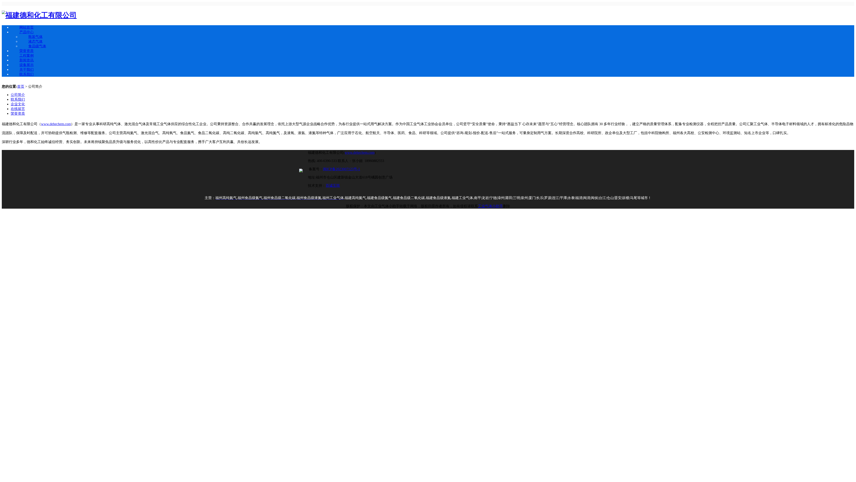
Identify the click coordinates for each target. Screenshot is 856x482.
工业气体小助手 (490, 206)
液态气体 (35, 41)
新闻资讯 (26, 60)
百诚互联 (333, 185)
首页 (20, 86)
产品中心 (26, 32)
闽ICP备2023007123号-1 (341, 169)
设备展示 (26, 65)
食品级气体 (37, 46)
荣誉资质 (26, 51)
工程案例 (26, 55)
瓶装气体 (35, 37)
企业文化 (18, 104)
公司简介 (18, 95)
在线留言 (18, 109)
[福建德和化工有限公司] (39, 15)
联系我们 (26, 74)
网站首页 (26, 27)
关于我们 (26, 69)
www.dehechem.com (56, 124)
